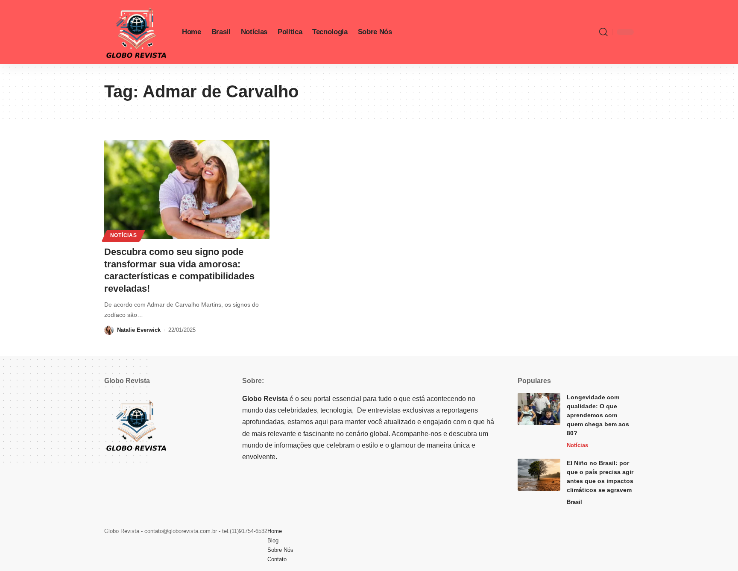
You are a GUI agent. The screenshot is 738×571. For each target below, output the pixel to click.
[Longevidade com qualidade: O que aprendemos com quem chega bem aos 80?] (539, 409)
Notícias (123, 235)
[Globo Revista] (136, 32)
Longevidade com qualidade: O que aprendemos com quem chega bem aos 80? (598, 415)
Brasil (574, 502)
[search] (603, 32)
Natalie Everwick (139, 330)
